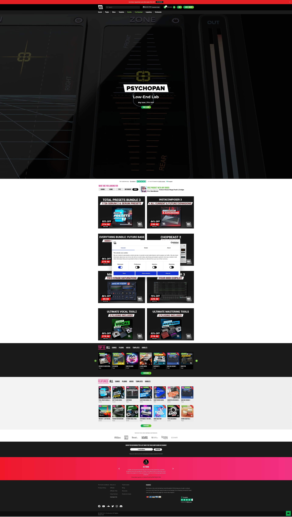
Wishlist (174, 7)
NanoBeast (154, 191)
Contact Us (113, 497)
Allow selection (146, 273)
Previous (95, 361)
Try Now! (159, 2)
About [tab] (168, 247)
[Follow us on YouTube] (103, 506)
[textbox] (123, 7)
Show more (146, 373)
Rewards (124, 491)
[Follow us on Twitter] (113, 506)
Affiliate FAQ (113, 491)
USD (179, 7)
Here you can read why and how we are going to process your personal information (146, 453)
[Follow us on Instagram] (117, 506)
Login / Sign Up (188, 7)
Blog (123, 488)
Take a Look (146, 107)
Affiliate (112, 488)
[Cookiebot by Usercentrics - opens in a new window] (172, 243)
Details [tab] (146, 247)
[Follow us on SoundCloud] (108, 506)
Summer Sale (155, 7)
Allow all (168, 273)
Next (196, 361)
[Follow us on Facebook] (99, 506)
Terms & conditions (103, 484)
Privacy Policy (102, 488)
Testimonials (125, 484)
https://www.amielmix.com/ (146, 473)
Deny (124, 273)
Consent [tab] (123, 247)
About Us (113, 484)
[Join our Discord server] (121, 506)
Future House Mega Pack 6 (168, 189)
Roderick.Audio (126, 494)
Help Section (114, 494)
